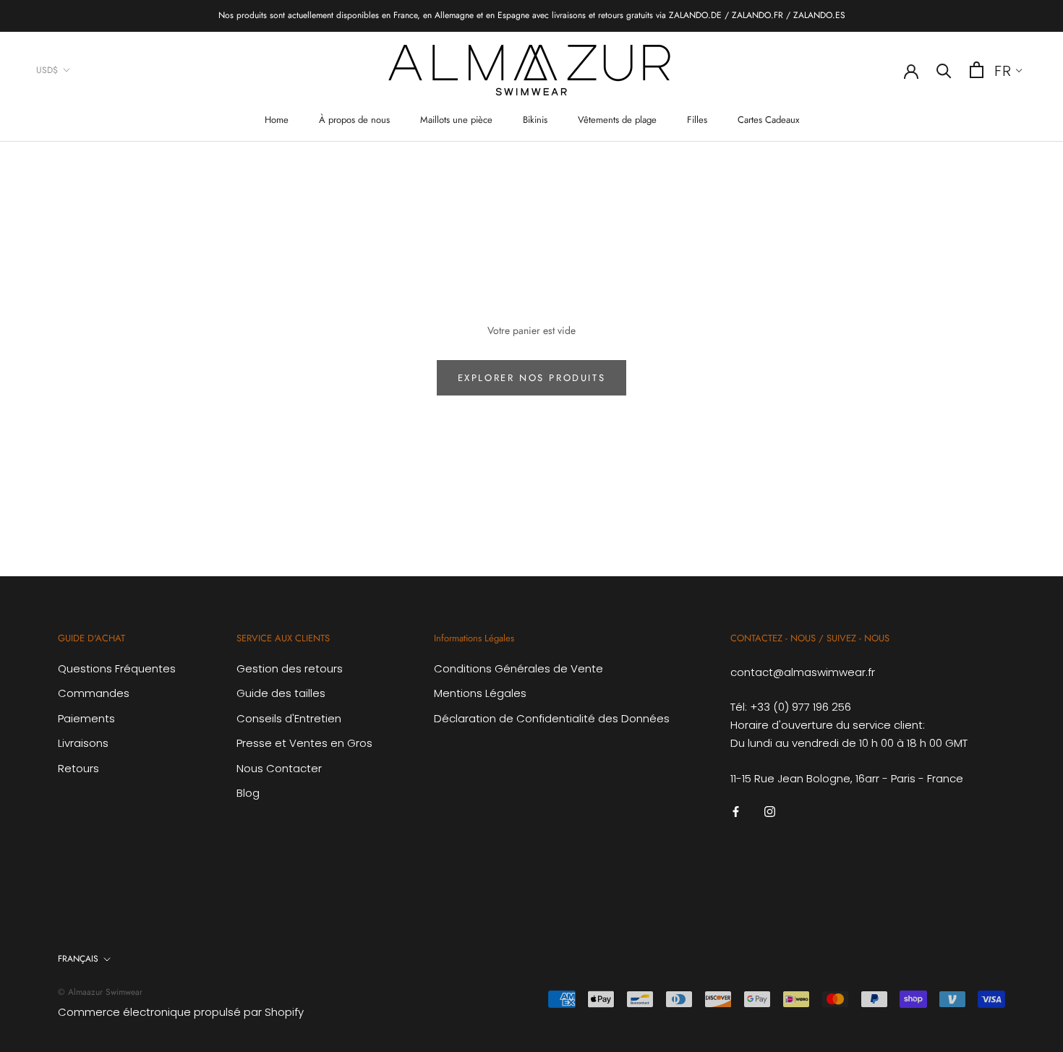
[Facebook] (735, 811)
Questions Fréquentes (117, 668)
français (78, 958)
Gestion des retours (289, 668)
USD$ (47, 69)
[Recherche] (944, 69)
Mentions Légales (480, 693)
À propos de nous (354, 120)
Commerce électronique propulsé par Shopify (181, 1011)
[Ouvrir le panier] (976, 69)
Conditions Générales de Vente (518, 668)
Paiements (86, 718)
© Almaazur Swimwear (100, 991)
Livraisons (83, 742)
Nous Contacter (279, 768)
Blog (248, 792)
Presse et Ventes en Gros (304, 742)
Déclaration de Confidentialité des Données (552, 718)
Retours (78, 768)
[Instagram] (769, 811)
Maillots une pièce (456, 120)
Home (277, 120)
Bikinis (535, 120)
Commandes (93, 693)
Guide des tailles (280, 693)
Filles (697, 120)
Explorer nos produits (532, 378)
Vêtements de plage (617, 120)
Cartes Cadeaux (768, 120)
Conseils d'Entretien (288, 718)
